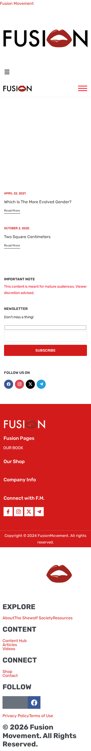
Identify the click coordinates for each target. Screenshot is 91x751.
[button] (45, 72)
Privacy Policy (16, 716)
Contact (10, 676)
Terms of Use (41, 716)
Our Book (13, 447)
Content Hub (15, 641)
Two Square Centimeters (27, 236)
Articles (10, 645)
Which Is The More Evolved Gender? (38, 201)
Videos (9, 649)
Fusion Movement (17, 3)
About (8, 618)
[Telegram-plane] (41, 384)
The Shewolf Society (33, 618)
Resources (63, 618)
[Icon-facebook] (8, 511)
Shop (7, 672)
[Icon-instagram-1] (18, 511)
